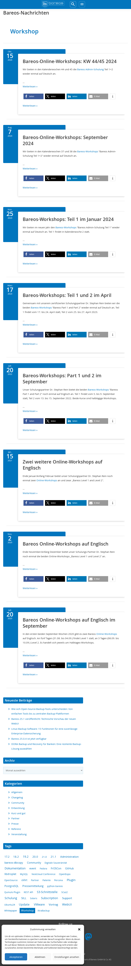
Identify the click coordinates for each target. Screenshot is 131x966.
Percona (58, 880)
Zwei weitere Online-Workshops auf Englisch (62, 465)
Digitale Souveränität (56, 862)
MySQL (24, 874)
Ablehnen (40, 956)
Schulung (11, 898)
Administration (69, 856)
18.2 (16, 856)
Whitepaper (10, 910)
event (32, 868)
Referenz (16, 828)
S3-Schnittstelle (47, 892)
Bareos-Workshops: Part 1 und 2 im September (62, 378)
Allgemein (16, 792)
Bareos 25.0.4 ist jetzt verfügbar (28, 738)
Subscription (49, 898)
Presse (15, 823)
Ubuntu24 (9, 904)
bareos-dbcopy (13, 862)
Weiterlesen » (30, 86)
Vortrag (53, 904)
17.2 (6, 856)
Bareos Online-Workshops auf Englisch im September (69, 623)
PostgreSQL (11, 886)
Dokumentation (15, 868)
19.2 (25, 856)
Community (17, 802)
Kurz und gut (18, 813)
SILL (23, 898)
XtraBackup (44, 910)
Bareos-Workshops (87, 151)
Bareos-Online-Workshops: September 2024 (65, 140)
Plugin (71, 880)
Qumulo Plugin (12, 892)
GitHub (69, 868)
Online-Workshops (46, 480)
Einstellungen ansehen (66, 956)
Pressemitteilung (32, 886)
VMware (39, 904)
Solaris (33, 898)
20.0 (35, 856)
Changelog (17, 797)
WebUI (67, 904)
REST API (28, 892)
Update (24, 904)
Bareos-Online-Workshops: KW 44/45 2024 (70, 61)
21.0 (44, 856)
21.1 (53, 856)
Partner (15, 818)
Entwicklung (18, 808)
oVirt (24, 880)
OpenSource (11, 880)
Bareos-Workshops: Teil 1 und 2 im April (67, 295)
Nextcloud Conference (43, 874)
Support (67, 898)
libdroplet (10, 874)
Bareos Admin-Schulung (90, 69)
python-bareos (55, 886)
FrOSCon (56, 868)
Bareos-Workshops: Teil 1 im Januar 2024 (68, 219)
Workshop (27, 910)
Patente (46, 880)
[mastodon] (89, 937)
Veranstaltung (19, 834)
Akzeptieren (16, 956)
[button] (79, 929)
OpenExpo (64, 874)
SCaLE (64, 892)
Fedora (43, 868)
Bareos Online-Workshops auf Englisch (65, 544)
